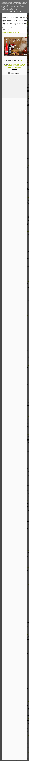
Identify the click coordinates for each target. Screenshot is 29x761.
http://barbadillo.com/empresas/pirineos (11, 32)
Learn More (12, 11)
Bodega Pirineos (12, 64)
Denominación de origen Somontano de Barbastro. (14, 64)
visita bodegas (17, 67)
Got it (19, 11)
